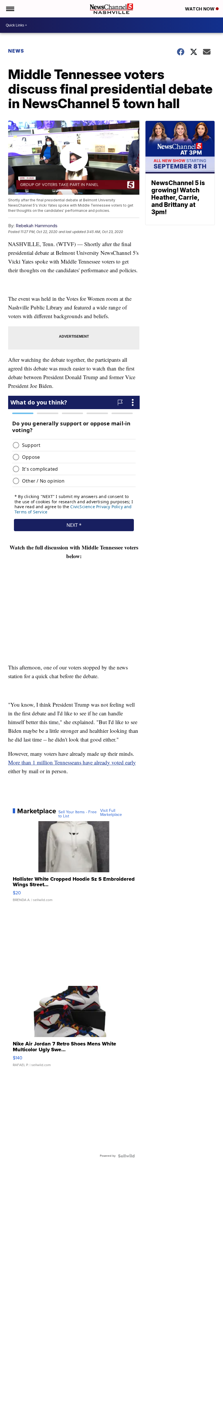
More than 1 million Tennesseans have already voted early (72, 762)
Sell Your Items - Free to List (77, 814)
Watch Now (200, 9)
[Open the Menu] (9, 8)
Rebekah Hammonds (36, 225)
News (16, 51)
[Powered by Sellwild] (126, 1156)
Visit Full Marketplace (111, 813)
